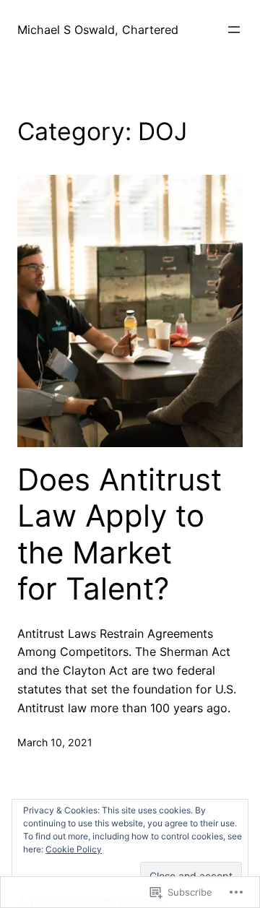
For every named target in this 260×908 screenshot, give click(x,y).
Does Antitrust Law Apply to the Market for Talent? (119, 534)
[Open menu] (234, 29)
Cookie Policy (74, 849)
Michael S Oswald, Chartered (97, 29)
